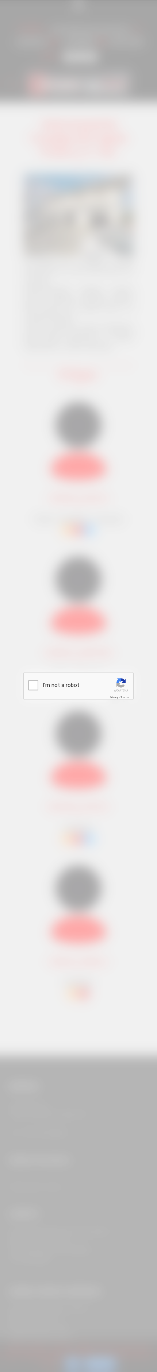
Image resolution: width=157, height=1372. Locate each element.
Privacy (114, 697)
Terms (124, 697)
